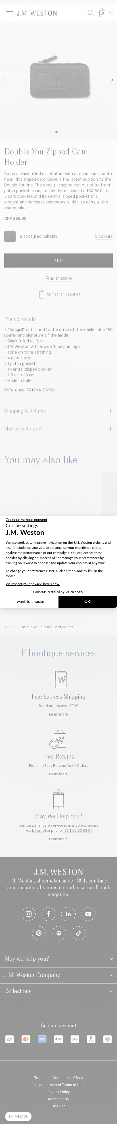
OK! (87, 602)
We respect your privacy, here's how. (33, 584)
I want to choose (29, 602)
